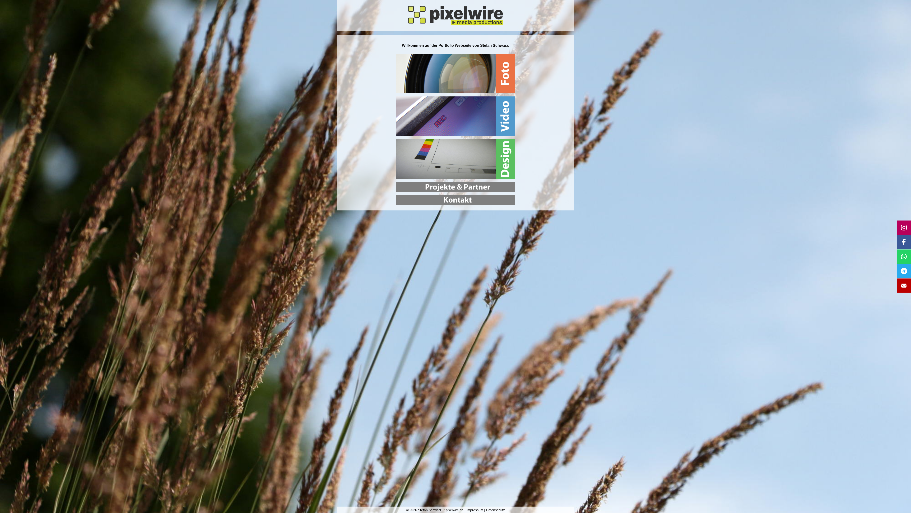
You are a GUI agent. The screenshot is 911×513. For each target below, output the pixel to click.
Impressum (474, 510)
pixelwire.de (455, 510)
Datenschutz (495, 510)
